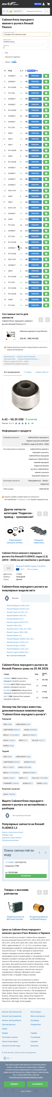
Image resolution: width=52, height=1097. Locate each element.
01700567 (10, 767)
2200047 (15, 783)
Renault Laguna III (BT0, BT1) (18, 622)
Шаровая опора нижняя (11, 838)
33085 (9, 724)
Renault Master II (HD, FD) (16, 616)
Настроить (26, 1091)
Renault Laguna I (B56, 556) (17, 632)
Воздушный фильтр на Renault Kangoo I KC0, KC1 (39, 918)
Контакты (35, 1046)
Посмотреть (26, 876)
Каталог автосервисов (11, 1016)
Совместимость (42, 372)
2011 (26, 740)
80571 (30, 783)
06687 (10, 219)
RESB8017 (32, 773)
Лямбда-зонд (7, 835)
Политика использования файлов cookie (26, 1077)
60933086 (27, 767)
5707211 (41, 740)
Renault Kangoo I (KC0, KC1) (17, 642)
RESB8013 (32, 735)
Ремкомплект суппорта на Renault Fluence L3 (16, 541)
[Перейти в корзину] (48, 4)
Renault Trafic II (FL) (14, 626)
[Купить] (46, 76)
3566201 (16, 762)
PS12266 (11, 93)
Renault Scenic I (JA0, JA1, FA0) (19, 629)
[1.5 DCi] (10, 11)
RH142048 (12, 87)
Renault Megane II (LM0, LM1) (18, 606)
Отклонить (37, 1084)
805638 (32, 762)
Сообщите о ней (23, 499)
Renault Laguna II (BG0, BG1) (18, 652)
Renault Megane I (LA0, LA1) (18, 649)
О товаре (27, 372)
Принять (14, 1084)
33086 (9, 757)
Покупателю (36, 1025)
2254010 (11, 740)
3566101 (16, 730)
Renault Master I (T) (14, 636)
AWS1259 (12, 191)
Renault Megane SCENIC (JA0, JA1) (20, 639)
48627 (10, 133)
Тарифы (34, 1033)
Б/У (6, 53)
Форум (5, 1033)
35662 (28, 757)
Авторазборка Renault (22, 815)
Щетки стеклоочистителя (12, 832)
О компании (35, 1037)
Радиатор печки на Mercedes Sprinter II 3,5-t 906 (16, 918)
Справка (34, 1041)
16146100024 (14, 735)
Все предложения (12, 372)
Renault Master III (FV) (15, 619)
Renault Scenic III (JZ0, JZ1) (17, 612)
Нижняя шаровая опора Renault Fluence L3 (34, 331)
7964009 (11, 794)
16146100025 (14, 773)
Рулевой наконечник (10, 840)
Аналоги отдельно (12, 57)
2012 (26, 778)
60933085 (33, 730)
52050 (44, 783)
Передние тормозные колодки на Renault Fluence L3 (38, 541)
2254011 (11, 778)
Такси (7, 62)
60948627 (12, 76)
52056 (11, 746)
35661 (28, 724)
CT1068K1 (16, 862)
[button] (38, 4)
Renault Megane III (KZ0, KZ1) (18, 609)
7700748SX (43, 778)
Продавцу (35, 1020)
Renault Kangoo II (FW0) (16, 646)
